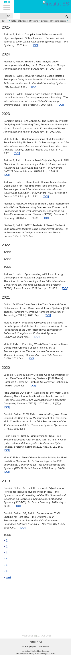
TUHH (4, 21)
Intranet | (26, 646)
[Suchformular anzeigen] (67, 16)
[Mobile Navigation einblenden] (7, 6)
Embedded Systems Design (53, 21)
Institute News (35, 642)
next (8, 577)
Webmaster (27, 635)
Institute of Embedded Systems (24, 21)
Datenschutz (43, 646)
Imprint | (33, 646)
